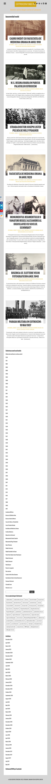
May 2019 (8, 705)
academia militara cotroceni (18, 599)
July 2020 (8, 666)
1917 (6, 390)
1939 (7, 443)
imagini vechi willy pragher (10, 617)
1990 (7, 505)
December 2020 (9, 653)
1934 (7, 426)
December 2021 (9, 639)
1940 (20, 280)
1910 (20, 46)
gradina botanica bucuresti (27, 611)
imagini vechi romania (35, 614)
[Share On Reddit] (1, 213)
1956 (7, 469)
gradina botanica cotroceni (38, 611)
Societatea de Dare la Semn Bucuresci (14, 578)
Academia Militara (9, 512)
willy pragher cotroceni (10, 630)
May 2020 (8, 669)
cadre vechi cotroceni (17, 602)
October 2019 (8, 692)
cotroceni (39, 602)
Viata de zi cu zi (28, 135)
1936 (7, 433)
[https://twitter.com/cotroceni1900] (37, 3)
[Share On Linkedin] (1, 208)
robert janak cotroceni (38, 623)
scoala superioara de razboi (10, 627)
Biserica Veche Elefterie (26, 280)
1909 (7, 384)
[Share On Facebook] (1, 203)
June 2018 (8, 735)
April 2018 (8, 738)
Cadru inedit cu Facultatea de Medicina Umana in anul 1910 (25, 40)
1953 (7, 466)
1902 (7, 377)
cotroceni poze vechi (32, 605)
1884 (7, 364)
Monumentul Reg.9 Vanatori (26, 232)
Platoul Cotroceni (30, 329)
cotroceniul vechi (40, 605)
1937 (42, 328)
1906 (7, 380)
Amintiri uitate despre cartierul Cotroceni (25, 9)
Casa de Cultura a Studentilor (12, 522)
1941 (24, 135)
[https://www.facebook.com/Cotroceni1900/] (34, 3)
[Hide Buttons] (0, 218)
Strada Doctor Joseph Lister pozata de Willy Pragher (25, 128)
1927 (7, 410)
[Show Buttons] (1, 200)
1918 (7, 393)
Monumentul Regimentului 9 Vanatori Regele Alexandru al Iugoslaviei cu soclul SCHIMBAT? (25, 222)
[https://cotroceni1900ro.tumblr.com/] (41, 3)
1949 (7, 463)
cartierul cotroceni (33, 602)
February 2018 (9, 745)
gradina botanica (18, 611)
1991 (7, 509)
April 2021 (8, 643)
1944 (19, 232)
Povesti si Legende (10, 568)
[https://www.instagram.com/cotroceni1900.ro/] (43, 3)
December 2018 (9, 722)
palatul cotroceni (41, 617)
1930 (7, 416)
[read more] (34, 144)
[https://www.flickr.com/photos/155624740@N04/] (46, 3)
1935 (7, 430)
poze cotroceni (39, 620)
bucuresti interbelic (33, 599)
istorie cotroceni (20, 617)
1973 (7, 489)
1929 (7, 413)
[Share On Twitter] (1, 205)
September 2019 (9, 695)
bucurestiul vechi (9, 602)
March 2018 (8, 741)
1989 (7, 502)
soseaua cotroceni (20, 627)
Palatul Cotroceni (26, 90)
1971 (6, 486)
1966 (7, 479)
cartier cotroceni (25, 602)
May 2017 (8, 764)
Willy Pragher (27, 627)
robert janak (30, 623)
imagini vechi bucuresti (16, 614)
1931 (7, 420)
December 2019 (9, 685)
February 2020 (9, 679)
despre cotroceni (9, 608)
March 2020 (8, 676)
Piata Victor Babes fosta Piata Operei (13, 555)
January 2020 (8, 682)
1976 (7, 495)
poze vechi (8, 623)
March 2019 (8, 712)
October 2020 (9, 659)
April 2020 (8, 672)
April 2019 (8, 709)
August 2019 (8, 699)
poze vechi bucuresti (14, 623)
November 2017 (9, 755)
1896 (7, 370)
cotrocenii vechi (24, 605)
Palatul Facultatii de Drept (11, 551)
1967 (7, 482)
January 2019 (8, 718)
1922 (7, 403)
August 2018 (8, 732)
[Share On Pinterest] (1, 210)
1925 (21, 90)
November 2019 (9, 689)
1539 (7, 357)
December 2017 (9, 751)
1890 (7, 367)
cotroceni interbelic (9, 605)
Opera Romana (9, 545)
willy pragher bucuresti (35, 627)
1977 (6, 499)
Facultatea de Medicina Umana (28, 46)
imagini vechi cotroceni (26, 614)
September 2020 (9, 662)
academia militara (9, 599)
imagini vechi (8, 614)
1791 (6, 361)
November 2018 (9, 725)
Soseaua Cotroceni (10, 581)
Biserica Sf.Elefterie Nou (11, 515)
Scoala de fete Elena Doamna (12, 574)
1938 (7, 440)
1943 (7, 456)
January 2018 (8, 748)
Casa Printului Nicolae (10, 525)
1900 (7, 374)
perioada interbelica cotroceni (20, 620)
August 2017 (8, 758)
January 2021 (8, 649)
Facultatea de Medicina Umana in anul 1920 (25, 175)
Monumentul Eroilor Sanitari (12, 538)
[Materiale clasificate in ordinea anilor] (34, 89)
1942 (7, 453)
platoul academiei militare (30, 620)
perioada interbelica (9, 620)
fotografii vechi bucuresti (24, 608)
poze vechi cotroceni (23, 623)
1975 (7, 492)
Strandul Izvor (9, 584)
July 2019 (8, 702)
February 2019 (9, 715)
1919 (7, 397)
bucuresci (26, 599)
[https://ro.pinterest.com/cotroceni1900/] (39, 3)
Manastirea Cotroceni (10, 535)
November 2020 (9, 656)
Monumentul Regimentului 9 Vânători (30, 617)
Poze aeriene (8, 571)
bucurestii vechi (41, 599)
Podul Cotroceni (9, 561)
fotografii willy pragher (10, 611)
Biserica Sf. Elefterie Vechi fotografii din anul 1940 (25, 274)
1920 (20, 181)
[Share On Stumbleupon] (1, 216)
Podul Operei (8, 565)
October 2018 (8, 728)
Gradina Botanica (9, 532)
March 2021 (8, 646)
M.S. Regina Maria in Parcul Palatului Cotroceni (25, 84)
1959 (7, 476)
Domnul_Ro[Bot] (14, 44)
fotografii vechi (16, 608)
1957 (7, 472)
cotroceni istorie (17, 605)
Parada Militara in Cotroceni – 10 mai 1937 (25, 323)
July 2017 (7, 761)
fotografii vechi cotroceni (35, 608)
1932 (7, 423)
